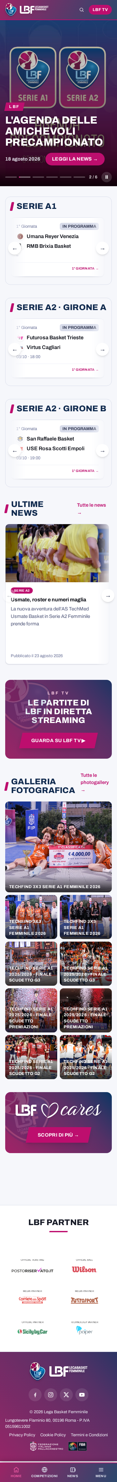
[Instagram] (50, 1394)
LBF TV (100, 9)
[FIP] (46, 1446)
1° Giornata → (85, 268)
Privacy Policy (22, 1435)
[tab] (11, 177)
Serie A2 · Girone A (61, 307)
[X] (66, 1394)
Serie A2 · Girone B (61, 408)
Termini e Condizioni (89, 1435)
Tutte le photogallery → (95, 783)
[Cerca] (81, 10)
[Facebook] (35, 1394)
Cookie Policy (53, 1435)
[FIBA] (77, 1446)
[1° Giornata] (57, 247)
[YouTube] (81, 1394)
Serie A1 (37, 206)
